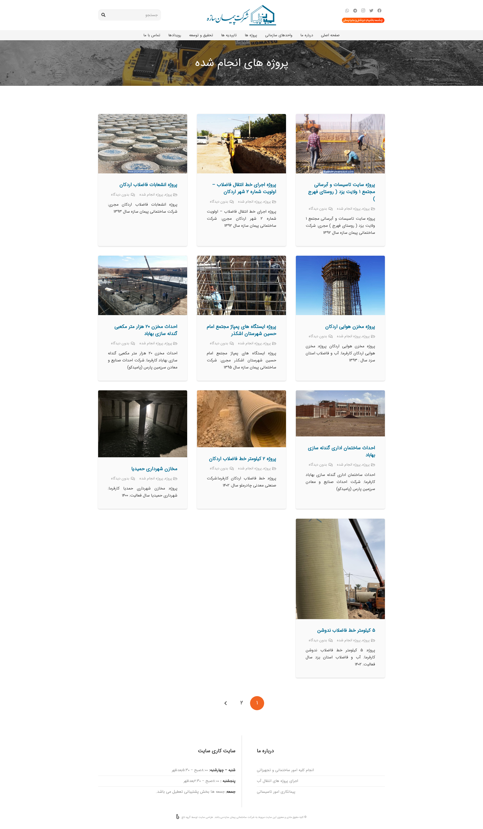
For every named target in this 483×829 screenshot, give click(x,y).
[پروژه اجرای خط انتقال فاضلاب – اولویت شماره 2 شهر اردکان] (241, 117)
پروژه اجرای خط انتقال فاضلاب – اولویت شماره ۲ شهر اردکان (244, 188)
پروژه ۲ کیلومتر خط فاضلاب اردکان (242, 459)
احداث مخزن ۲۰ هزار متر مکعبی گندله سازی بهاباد (145, 330)
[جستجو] (103, 15)
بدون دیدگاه (318, 209)
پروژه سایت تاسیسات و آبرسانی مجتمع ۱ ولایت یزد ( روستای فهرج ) (341, 192)
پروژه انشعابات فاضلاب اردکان (148, 185)
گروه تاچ (186, 817)
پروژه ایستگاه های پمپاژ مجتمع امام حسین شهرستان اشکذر (241, 330)
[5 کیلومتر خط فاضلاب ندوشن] (340, 522)
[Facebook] (379, 11)
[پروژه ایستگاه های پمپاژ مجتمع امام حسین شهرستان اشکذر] (241, 259)
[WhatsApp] (347, 11)
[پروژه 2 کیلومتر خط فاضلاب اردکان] (241, 394)
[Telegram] (355, 11)
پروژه (366, 209)
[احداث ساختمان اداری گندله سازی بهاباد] (340, 394)
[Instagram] (363, 11)
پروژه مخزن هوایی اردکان (350, 326)
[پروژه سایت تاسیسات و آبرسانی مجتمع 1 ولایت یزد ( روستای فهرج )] (340, 117)
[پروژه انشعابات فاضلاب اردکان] (142, 117)
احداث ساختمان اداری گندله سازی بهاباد (341, 451)
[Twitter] (371, 11)
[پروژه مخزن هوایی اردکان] (340, 259)
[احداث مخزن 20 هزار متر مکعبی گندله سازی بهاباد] (142, 259)
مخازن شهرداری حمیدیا (154, 469)
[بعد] (226, 703)
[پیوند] (241, 15)
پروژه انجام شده (348, 209)
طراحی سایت (205, 817)
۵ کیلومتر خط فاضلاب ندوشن (346, 630)
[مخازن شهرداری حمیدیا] (142, 394)
